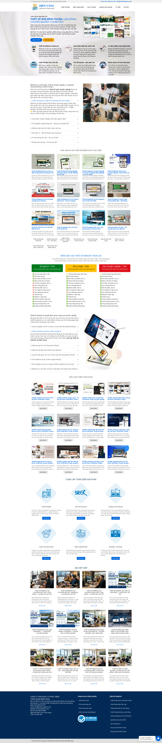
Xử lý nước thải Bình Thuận (118, 727)
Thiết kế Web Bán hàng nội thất (92, 239)
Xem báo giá (48, 40)
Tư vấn (118, 7)
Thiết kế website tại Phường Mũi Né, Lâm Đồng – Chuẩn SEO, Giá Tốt (68, 592)
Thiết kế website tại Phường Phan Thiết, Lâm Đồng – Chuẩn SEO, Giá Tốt (94, 592)
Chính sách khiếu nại (85, 704)
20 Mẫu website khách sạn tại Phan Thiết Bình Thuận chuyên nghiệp (118, 462)
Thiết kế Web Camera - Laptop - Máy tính (65, 239)
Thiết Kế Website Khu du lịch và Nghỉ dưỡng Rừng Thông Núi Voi (43, 172)
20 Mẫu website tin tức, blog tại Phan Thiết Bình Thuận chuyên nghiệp (67, 430)
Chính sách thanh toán (85, 708)
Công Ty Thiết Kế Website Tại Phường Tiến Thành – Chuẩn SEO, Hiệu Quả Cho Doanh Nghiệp (42, 671)
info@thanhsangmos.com (124, 1)
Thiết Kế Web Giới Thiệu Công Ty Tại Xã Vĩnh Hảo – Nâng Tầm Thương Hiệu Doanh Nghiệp (119, 632)
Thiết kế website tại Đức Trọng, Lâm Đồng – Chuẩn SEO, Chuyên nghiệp (68, 631)
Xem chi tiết (36, 40)
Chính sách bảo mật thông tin (87, 712)
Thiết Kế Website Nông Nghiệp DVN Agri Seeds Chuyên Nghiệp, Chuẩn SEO (67, 172)
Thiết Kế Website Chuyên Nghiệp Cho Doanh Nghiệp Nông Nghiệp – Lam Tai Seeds (93, 172)
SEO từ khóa (91, 7)
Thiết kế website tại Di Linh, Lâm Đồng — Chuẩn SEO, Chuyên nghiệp (42, 631)
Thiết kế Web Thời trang (106, 239)
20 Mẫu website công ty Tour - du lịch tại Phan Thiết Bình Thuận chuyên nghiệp (68, 398)
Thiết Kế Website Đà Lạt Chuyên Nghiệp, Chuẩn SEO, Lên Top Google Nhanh (94, 670)
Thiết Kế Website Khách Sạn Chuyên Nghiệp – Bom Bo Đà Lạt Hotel (118, 172)
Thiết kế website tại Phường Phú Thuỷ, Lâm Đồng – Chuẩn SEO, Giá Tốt (42, 592)
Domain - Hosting (115, 547)
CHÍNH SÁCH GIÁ (84, 700)
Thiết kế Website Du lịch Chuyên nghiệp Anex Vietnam (42, 200)
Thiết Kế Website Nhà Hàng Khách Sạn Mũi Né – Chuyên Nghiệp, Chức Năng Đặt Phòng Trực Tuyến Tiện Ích (94, 632)
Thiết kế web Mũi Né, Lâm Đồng (119, 708)
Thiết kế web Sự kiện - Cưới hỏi (119, 239)
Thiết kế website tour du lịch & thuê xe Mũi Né (67, 228)
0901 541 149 (112, 1)
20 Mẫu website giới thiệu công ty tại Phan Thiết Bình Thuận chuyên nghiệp (119, 398)
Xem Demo (43, 408)
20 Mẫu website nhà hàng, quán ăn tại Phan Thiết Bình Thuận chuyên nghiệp (93, 462)
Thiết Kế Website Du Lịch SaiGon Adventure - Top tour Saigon (68, 200)
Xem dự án (46, 518)
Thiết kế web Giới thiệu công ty (52, 246)
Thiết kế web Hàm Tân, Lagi (118, 704)
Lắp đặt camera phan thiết (118, 720)
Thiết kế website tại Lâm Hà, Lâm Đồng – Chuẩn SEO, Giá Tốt (120, 592)
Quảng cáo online (105, 7)
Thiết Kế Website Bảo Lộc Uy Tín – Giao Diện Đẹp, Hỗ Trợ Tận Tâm (68, 670)
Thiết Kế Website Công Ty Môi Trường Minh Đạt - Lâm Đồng (117, 200)
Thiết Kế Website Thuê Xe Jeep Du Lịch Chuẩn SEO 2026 (93, 200)
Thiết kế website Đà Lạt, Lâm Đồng (120, 712)
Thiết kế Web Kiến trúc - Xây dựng (52, 239)
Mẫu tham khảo (78, 7)
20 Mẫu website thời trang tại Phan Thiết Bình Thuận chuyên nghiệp (42, 462)
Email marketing (81, 547)
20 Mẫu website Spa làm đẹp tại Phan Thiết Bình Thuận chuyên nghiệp (67, 462)
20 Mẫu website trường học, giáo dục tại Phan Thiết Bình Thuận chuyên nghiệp (119, 430)
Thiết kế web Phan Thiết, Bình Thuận (121, 700)
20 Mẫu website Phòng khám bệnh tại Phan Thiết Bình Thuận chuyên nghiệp (42, 430)
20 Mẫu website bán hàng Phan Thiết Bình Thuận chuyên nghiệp (93, 398)
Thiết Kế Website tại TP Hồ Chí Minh (120, 716)
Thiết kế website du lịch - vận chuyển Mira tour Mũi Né (117, 228)
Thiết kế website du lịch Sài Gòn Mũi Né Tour (42, 228)
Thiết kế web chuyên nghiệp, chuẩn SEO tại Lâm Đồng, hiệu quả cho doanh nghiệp (120, 671)
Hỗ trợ (126, 7)
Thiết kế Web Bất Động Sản (38, 239)
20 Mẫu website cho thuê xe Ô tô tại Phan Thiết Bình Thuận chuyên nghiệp (42, 398)
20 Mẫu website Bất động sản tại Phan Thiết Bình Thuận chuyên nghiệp (93, 430)
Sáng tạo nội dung (46, 547)
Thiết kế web (65, 7)
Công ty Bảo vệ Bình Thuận (118, 731)
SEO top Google (81, 507)
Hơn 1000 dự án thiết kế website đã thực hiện (81, 150)
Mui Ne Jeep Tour (115, 724)
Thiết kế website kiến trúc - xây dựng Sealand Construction (92, 228)
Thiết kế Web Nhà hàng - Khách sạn (38, 246)
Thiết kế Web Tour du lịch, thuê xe (79, 239)
